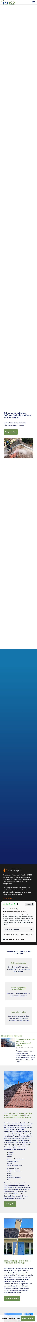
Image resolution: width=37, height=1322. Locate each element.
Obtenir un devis (27, 1319)
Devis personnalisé (12, 1298)
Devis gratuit (10, 1204)
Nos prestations (10, 432)
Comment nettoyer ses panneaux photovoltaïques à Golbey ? (25, 1042)
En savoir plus (7, 898)
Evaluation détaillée (12, 930)
